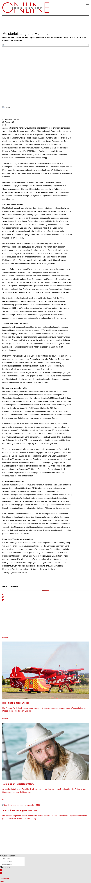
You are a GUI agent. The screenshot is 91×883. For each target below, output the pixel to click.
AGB (2, 882)
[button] (87, 3)
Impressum (4, 879)
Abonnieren (5, 867)
